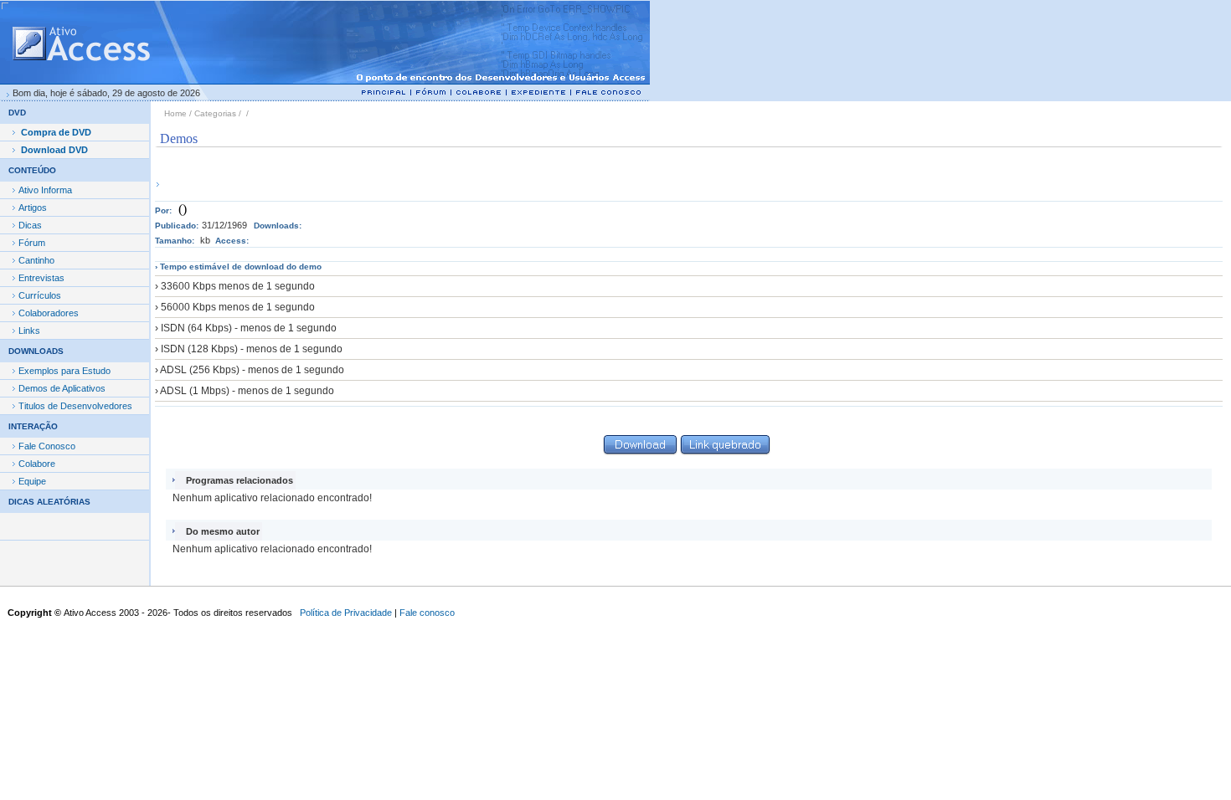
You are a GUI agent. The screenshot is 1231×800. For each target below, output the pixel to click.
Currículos (39, 295)
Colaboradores (48, 313)
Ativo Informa (45, 190)
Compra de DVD (56, 132)
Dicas (30, 225)
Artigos (32, 208)
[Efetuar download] (640, 451)
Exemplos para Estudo (64, 371)
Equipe (32, 481)
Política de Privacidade (346, 613)
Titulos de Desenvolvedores (75, 406)
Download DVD (54, 150)
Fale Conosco (46, 446)
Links (29, 331)
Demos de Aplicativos (62, 388)
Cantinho (36, 260)
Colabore (36, 464)
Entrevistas (41, 278)
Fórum (31, 243)
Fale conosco (427, 613)
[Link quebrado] (726, 451)
